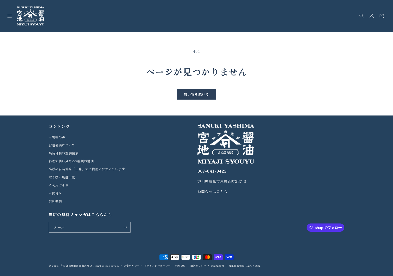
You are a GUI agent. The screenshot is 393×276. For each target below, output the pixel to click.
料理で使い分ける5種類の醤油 (71, 161)
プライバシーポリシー (157, 265)
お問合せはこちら (212, 191)
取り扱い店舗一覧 (62, 177)
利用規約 (180, 265)
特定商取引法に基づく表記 (244, 265)
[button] (10, 16)
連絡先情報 (217, 265)
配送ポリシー (198, 265)
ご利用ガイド (59, 185)
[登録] (125, 227)
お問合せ (55, 193)
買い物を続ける (196, 94)
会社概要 (55, 201)
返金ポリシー (132, 265)
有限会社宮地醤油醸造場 (75, 265)
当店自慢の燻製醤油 (63, 153)
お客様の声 (57, 137)
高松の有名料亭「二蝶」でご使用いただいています (87, 169)
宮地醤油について (62, 145)
